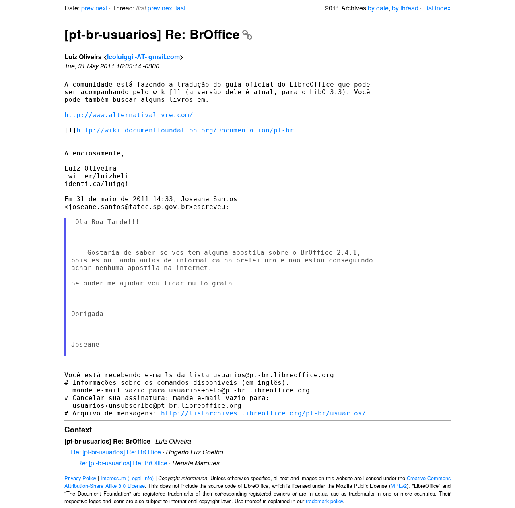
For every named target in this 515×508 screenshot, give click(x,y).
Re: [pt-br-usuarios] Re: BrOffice (116, 451)
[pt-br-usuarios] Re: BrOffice (152, 34)
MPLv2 (399, 485)
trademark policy (324, 501)
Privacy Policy (80, 478)
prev (87, 7)
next (101, 7)
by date (378, 7)
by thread (405, 7)
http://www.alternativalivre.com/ (128, 115)
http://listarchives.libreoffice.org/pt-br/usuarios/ (263, 413)
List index (437, 7)
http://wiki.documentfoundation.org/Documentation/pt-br (185, 130)
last (180, 7)
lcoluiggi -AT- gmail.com (143, 56)
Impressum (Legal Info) (127, 478)
